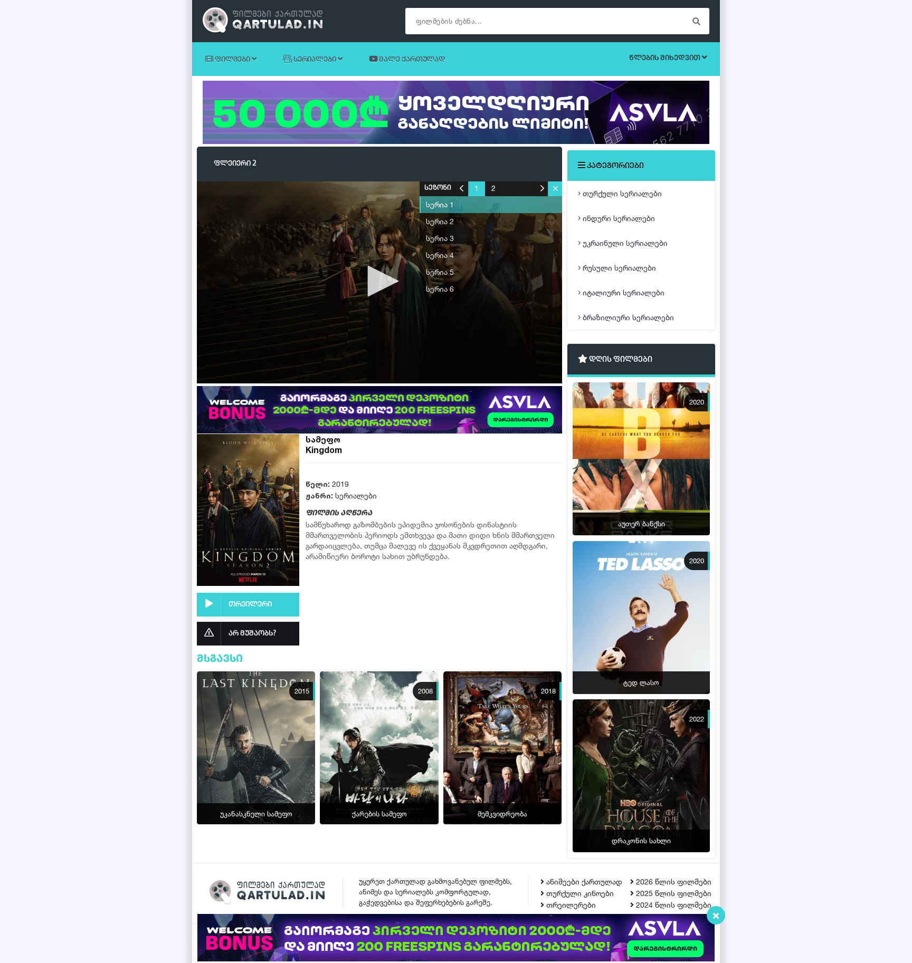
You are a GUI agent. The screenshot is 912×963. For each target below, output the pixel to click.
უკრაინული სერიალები (624, 242)
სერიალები (356, 495)
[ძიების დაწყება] (696, 21)
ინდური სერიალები (618, 218)
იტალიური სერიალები (622, 292)
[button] (379, 281)
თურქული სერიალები (621, 193)
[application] (379, 281)
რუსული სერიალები (618, 267)
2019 (340, 483)
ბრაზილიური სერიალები (627, 317)
